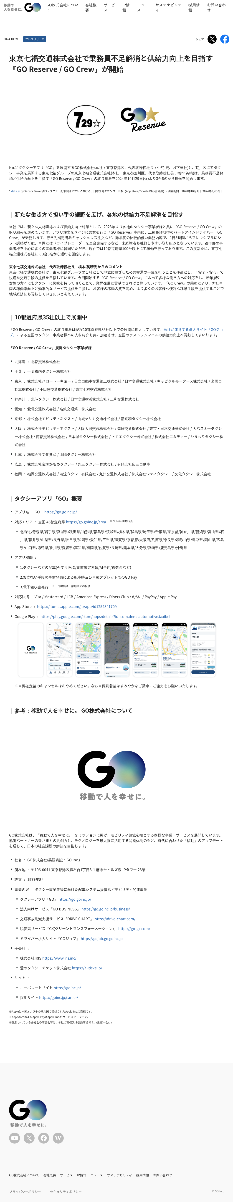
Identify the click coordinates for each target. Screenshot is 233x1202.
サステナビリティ (168, 7)
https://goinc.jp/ (67, 987)
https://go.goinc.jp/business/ (105, 909)
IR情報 (126, 7)
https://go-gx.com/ (134, 928)
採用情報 (194, 7)
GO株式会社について (62, 7)
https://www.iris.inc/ (59, 958)
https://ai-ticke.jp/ (87, 967)
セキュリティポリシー (66, 1191)
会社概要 (91, 7)
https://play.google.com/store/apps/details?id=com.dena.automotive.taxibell (106, 616)
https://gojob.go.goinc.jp (102, 938)
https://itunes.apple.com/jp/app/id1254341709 (77, 606)
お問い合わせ (216, 7)
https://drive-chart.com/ (115, 918)
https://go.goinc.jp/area (86, 521)
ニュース (142, 7)
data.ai (15, 191)
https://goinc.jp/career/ (58, 997)
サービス (109, 7)
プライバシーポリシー (25, 1191)
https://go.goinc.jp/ (60, 511)
